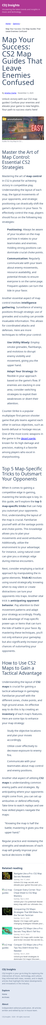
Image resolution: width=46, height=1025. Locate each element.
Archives (5, 997)
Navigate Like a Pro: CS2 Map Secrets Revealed (28, 875)
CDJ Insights (11, 5)
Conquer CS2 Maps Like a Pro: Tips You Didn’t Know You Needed (28, 947)
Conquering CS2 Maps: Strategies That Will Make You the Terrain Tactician (28, 912)
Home (8, 23)
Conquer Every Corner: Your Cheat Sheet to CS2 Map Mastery (27, 892)
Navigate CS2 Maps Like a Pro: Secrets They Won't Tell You (28, 930)
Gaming (16, 23)
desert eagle (28, 438)
